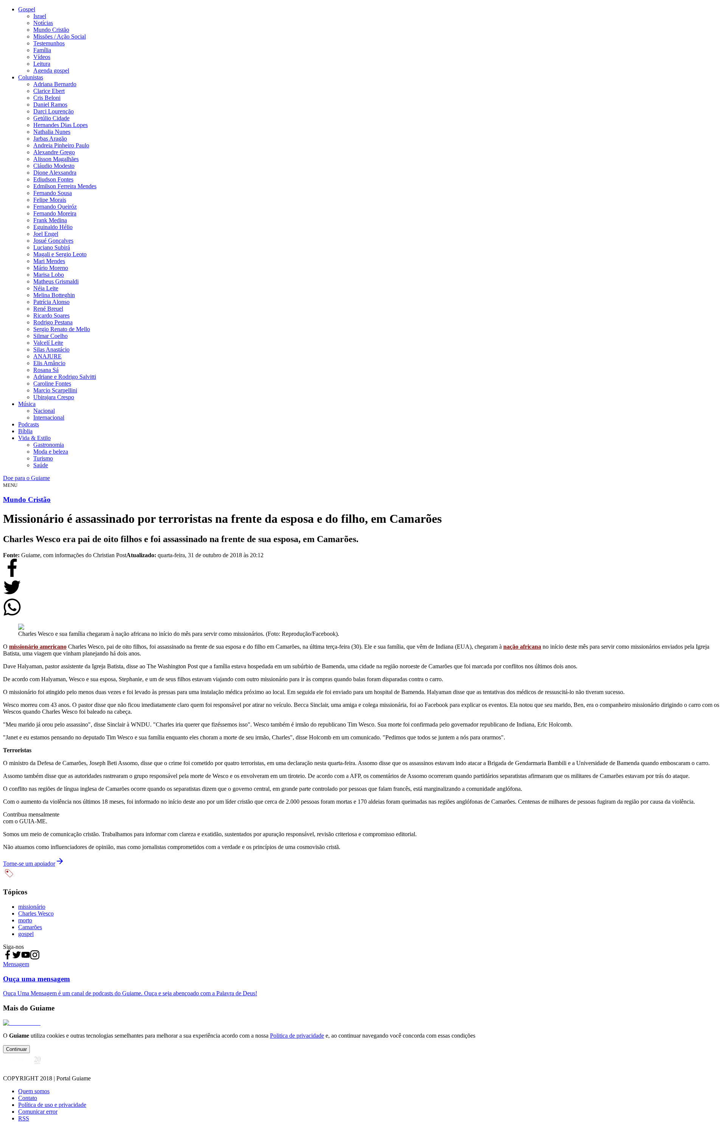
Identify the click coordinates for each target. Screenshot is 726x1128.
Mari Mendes (49, 261)
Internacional (48, 417)
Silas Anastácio (51, 349)
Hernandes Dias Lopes (60, 125)
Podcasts (28, 424)
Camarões (30, 927)
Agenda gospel (51, 70)
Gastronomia (48, 445)
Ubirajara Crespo (53, 397)
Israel (39, 16)
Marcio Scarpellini (55, 390)
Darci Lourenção (53, 111)
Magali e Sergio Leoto (60, 254)
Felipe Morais (49, 200)
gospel (26, 934)
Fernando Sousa (52, 193)
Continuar (16, 1049)
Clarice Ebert (49, 91)
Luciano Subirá (51, 247)
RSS (23, 1118)
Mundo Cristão (51, 29)
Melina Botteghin (54, 295)
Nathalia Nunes (51, 132)
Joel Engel (45, 234)
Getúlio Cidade (51, 118)
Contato (27, 1098)
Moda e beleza (50, 451)
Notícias (43, 23)
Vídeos (41, 57)
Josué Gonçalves (53, 240)
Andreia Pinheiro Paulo (61, 145)
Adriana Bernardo (54, 84)
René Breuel (48, 308)
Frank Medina (50, 220)
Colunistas (30, 77)
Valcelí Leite (48, 342)
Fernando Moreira (54, 213)
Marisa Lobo (48, 274)
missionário (31, 906)
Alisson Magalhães (56, 159)
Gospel (26, 9)
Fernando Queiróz (55, 206)
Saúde (40, 465)
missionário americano (38, 646)
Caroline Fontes (52, 383)
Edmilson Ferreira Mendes (64, 186)
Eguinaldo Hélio (53, 227)
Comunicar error (37, 1111)
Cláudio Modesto (53, 166)
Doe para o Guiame (26, 478)
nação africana (522, 646)
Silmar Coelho (50, 336)
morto (25, 920)
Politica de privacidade (297, 1035)
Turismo (43, 458)
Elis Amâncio (49, 363)
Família (42, 50)
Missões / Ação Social (59, 36)
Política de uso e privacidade (52, 1105)
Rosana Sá (46, 370)
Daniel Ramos (50, 104)
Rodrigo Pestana (53, 322)
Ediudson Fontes (53, 179)
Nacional (44, 411)
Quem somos (34, 1091)
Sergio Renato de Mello (61, 329)
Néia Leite (45, 288)
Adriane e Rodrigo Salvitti (64, 376)
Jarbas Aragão (50, 138)
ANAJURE (47, 356)
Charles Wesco (36, 913)
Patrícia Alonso (51, 302)
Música (27, 404)
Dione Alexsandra (54, 172)
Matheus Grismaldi (56, 281)
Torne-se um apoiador (29, 863)
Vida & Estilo (34, 438)
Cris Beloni (46, 98)
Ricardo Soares (51, 315)
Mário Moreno (50, 268)
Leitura (41, 63)
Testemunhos (49, 43)
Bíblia (25, 431)
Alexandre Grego (54, 152)
